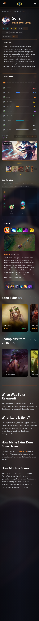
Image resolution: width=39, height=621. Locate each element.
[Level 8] (15, 82)
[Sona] (8, 169)
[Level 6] (12, 82)
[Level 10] (18, 82)
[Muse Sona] (15, 169)
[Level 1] (4, 82)
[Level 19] (33, 82)
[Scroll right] (35, 168)
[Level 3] (7, 82)
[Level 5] (10, 82)
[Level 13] (23, 82)
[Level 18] (31, 82)
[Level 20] (35, 82)
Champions (15, 11)
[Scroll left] (3, 168)
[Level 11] (20, 82)
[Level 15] (27, 82)
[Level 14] (25, 82)
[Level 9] (17, 82)
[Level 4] (9, 82)
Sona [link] (23, 11)
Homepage (5, 11)
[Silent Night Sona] (27, 169)
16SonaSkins (21, 451)
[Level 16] (28, 82)
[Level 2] (5, 82)
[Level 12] (22, 82)
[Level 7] (14, 82)
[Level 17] (30, 82)
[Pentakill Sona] (21, 169)
